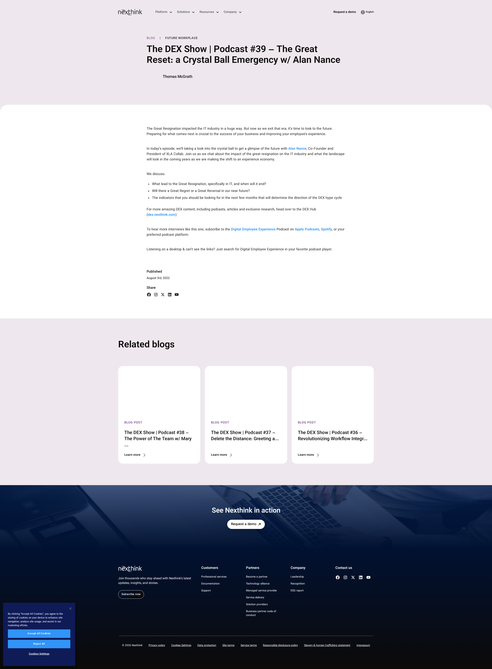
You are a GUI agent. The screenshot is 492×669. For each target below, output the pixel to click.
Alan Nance (297, 149)
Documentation (210, 584)
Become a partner (257, 577)
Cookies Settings (181, 645)
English (370, 12)
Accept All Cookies (39, 634)
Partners (252, 568)
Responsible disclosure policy (280, 645)
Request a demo (344, 12)
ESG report (297, 591)
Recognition (298, 584)
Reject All (39, 644)
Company (230, 12)
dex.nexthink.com (161, 215)
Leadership (297, 577)
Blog (151, 38)
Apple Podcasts (307, 229)
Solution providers (257, 605)
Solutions (183, 12)
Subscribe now (131, 594)
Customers (209, 568)
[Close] (70, 608)
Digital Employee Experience (253, 229)
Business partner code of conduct (261, 613)
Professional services (214, 577)
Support (206, 591)
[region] (39, 634)
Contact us (343, 568)
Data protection (206, 645)
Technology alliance (257, 584)
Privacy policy (157, 645)
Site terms (228, 645)
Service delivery (255, 598)
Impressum (363, 645)
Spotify (326, 229)
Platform (161, 12)
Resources (206, 12)
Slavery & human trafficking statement (327, 645)
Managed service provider (261, 591)
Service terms (249, 645)
